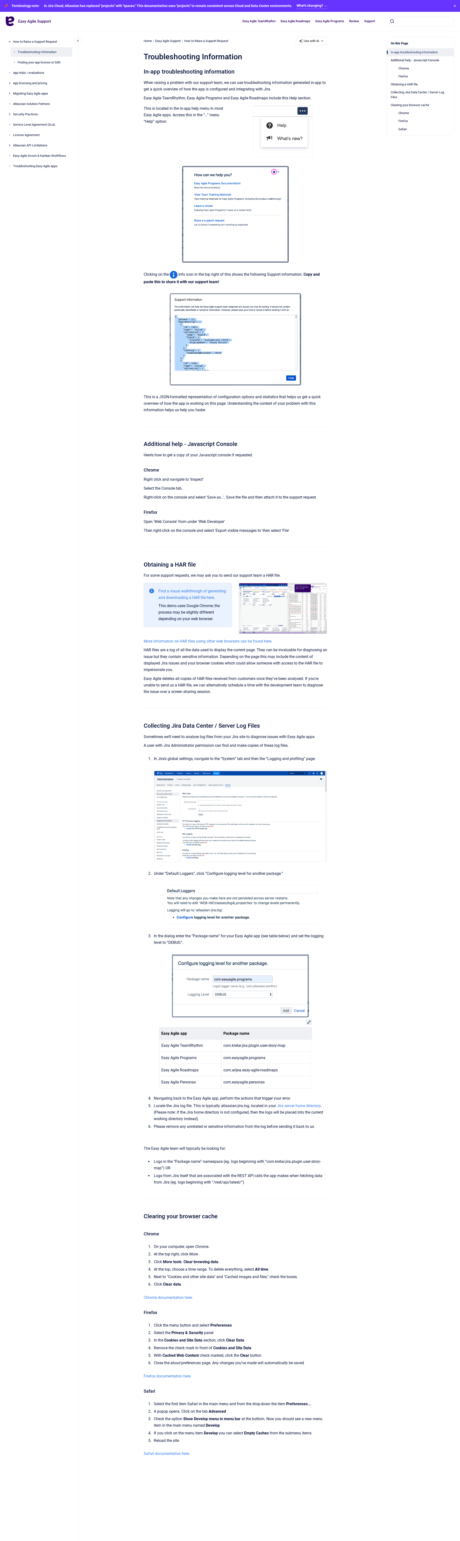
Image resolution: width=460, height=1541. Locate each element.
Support (369, 21)
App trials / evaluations (28, 73)
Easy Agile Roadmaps (295, 21)
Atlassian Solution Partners (31, 104)
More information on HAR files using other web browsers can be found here (207, 641)
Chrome (403, 68)
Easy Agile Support (34, 21)
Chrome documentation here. (168, 1297)
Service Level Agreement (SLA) (34, 124)
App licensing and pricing (30, 83)
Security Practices (25, 114)
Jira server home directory (299, 1105)
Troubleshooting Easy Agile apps (35, 166)
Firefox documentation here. (167, 1376)
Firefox (403, 76)
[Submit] (392, 21)
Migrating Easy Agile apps (30, 93)
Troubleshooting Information (37, 52)
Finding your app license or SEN (39, 62)
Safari (402, 129)
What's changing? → (312, 5)
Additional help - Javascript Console (415, 60)
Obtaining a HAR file (404, 84)
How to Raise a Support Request (35, 41)
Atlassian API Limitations (30, 145)
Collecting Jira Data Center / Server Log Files (417, 94)
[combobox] (420, 21)
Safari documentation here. (167, 1453)
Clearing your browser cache (410, 105)
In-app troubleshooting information (414, 52)
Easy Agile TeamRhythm (259, 21)
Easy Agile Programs (329, 21)
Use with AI (311, 41)
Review (354, 21)
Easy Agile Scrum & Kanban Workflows (39, 156)
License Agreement (26, 135)
